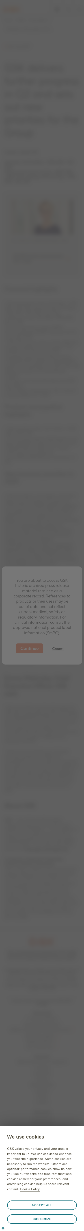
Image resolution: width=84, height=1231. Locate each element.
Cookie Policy (30, 1189)
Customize (42, 1219)
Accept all (42, 1205)
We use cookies (25, 1137)
